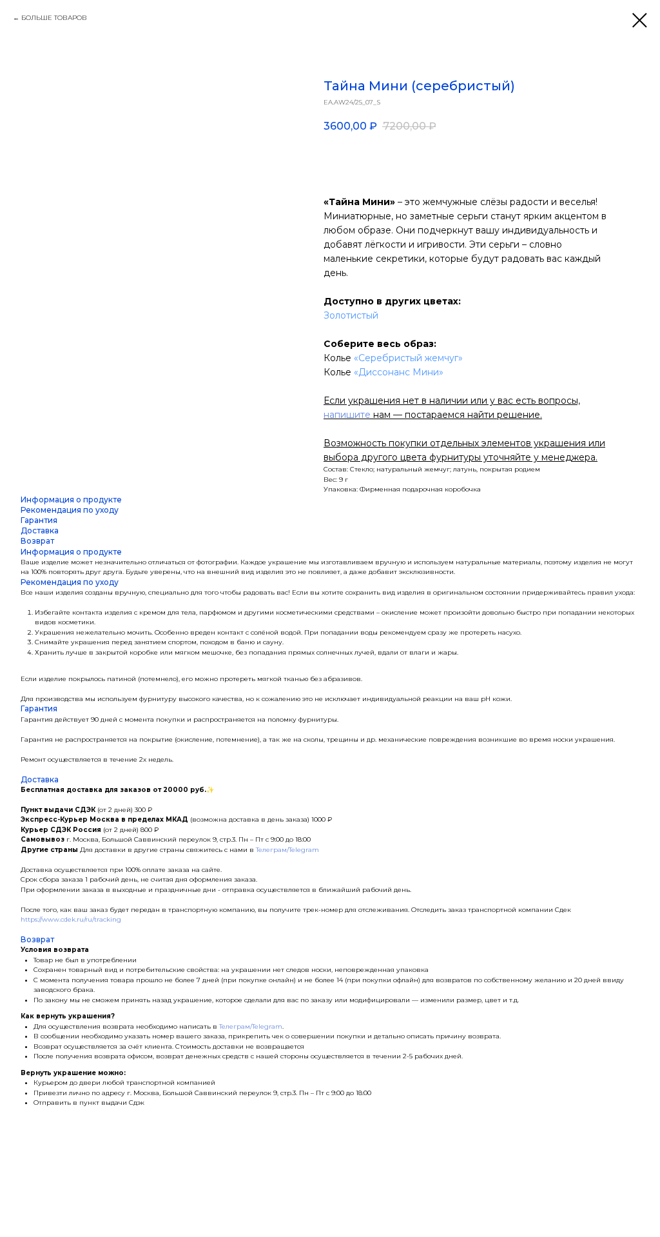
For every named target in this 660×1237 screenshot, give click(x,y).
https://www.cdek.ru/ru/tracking (71, 919)
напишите (347, 415)
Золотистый (351, 315)
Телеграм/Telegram (287, 850)
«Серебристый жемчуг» (408, 358)
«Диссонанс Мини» (398, 372)
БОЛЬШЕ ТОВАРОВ (54, 18)
